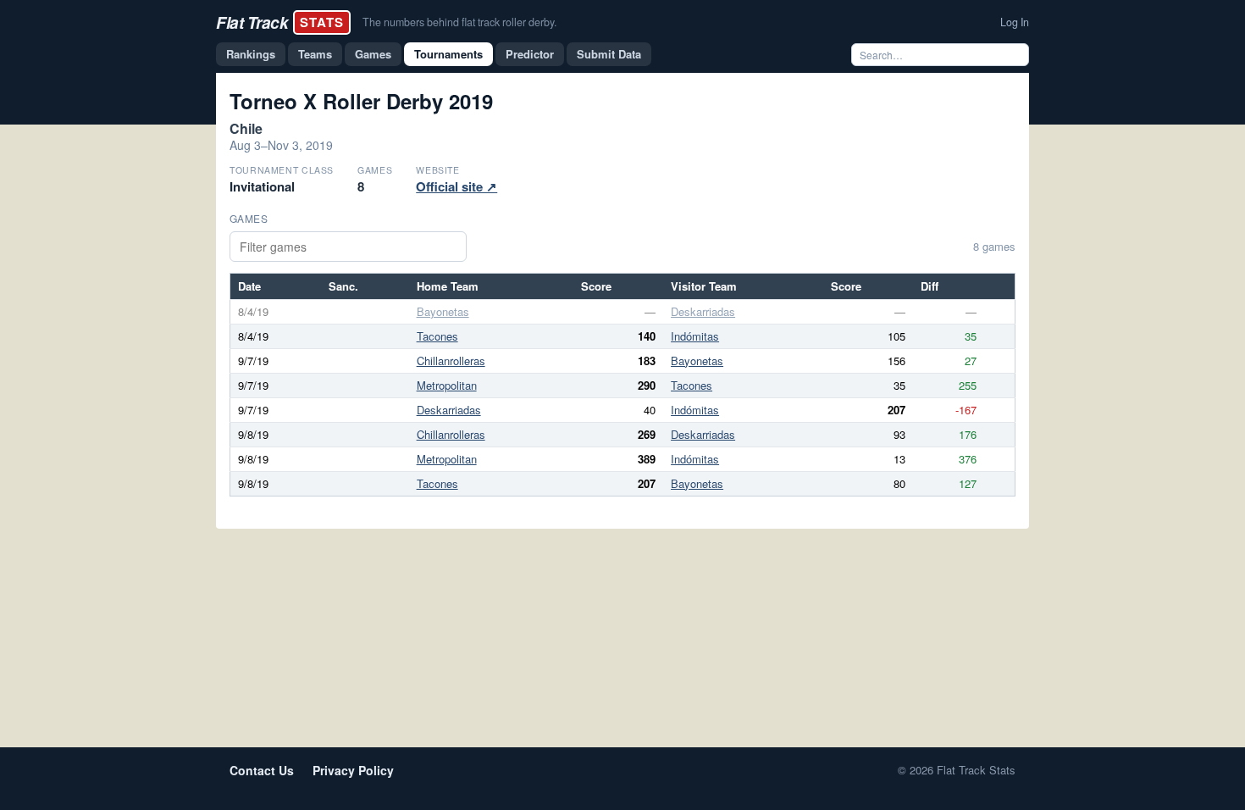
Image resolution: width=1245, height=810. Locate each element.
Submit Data (609, 54)
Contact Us (262, 770)
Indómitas (695, 336)
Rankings (250, 54)
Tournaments (448, 54)
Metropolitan (447, 385)
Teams (315, 54)
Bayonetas (443, 311)
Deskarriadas (703, 311)
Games (373, 54)
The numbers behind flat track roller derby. (459, 22)
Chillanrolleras (451, 360)
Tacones (437, 336)
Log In (1014, 22)
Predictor (530, 54)
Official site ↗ (456, 186)
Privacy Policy (353, 770)
